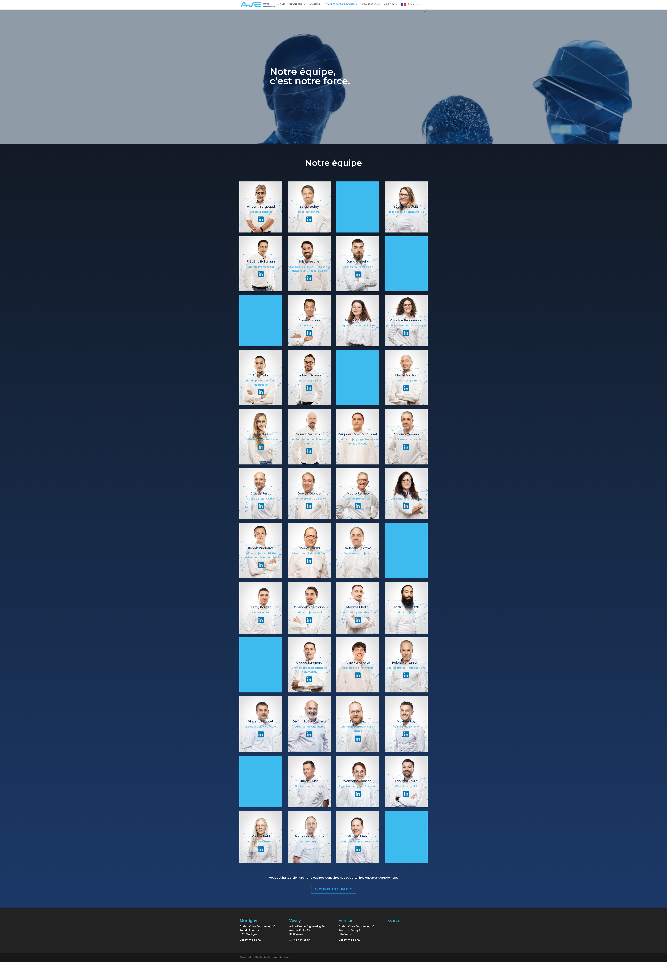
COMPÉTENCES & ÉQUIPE (340, 4)
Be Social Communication (272, 957)
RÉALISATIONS (371, 4)
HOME (281, 4)
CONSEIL (315, 4)
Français (413, 4)
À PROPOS (390, 4)
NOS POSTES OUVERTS (333, 889)
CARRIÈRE (394, 921)
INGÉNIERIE (295, 4)
